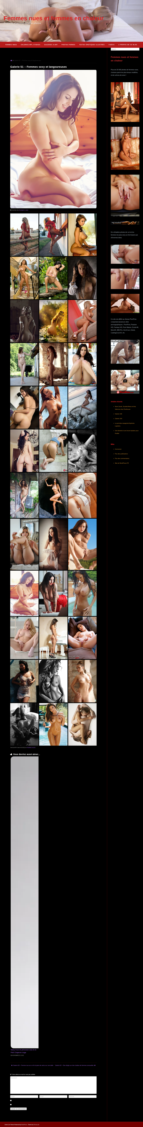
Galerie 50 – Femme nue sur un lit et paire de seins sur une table (33, 1065)
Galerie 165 (118, 414)
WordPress (24, 1124)
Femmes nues (31, 747)
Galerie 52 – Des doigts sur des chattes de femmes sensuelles (74, 1065)
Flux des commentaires (122, 458)
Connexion (118, 449)
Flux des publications (121, 454)
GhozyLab (36, 1124)
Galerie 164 (118, 418)
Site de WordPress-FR (122, 463)
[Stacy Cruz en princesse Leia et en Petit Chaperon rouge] (25, 902)
